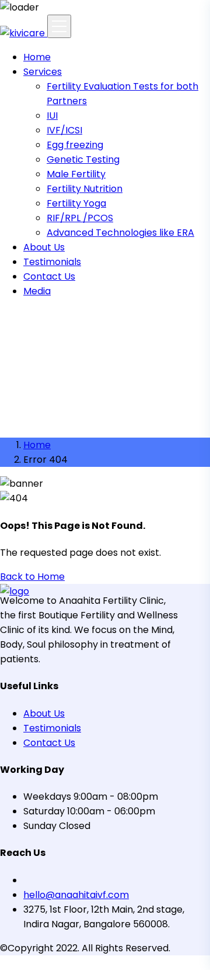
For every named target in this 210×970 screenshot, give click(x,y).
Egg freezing (75, 145)
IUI (52, 115)
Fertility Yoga (76, 203)
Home (37, 57)
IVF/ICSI (64, 130)
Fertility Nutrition (85, 188)
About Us (44, 247)
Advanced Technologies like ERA (120, 232)
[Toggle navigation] (59, 26)
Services (42, 71)
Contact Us (49, 276)
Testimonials (52, 262)
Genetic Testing (83, 159)
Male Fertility (76, 174)
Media (37, 291)
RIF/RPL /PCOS (80, 218)
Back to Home (32, 576)
